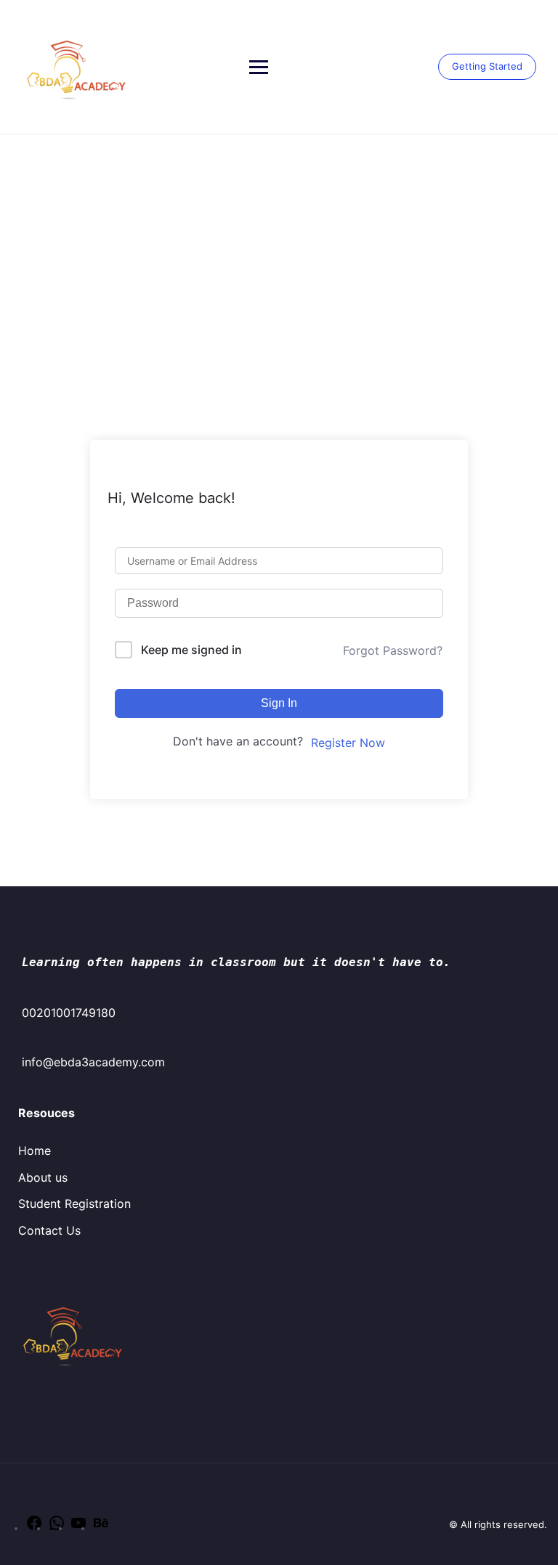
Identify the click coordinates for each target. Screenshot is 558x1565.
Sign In (279, 703)
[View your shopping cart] (430, 68)
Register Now (348, 742)
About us (43, 1177)
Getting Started (487, 66)
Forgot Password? (392, 650)
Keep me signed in (191, 649)
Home (34, 1150)
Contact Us (49, 1230)
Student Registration (74, 1203)
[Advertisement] (279, 244)
